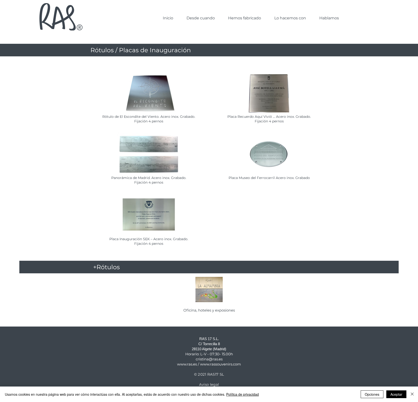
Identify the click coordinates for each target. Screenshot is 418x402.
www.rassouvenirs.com (220, 364)
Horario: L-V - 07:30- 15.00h (209, 354)
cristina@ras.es (209, 359)
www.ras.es (187, 364)
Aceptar (396, 394)
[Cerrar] (412, 394)
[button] (245, 18)
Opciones (372, 394)
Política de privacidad (242, 394)
